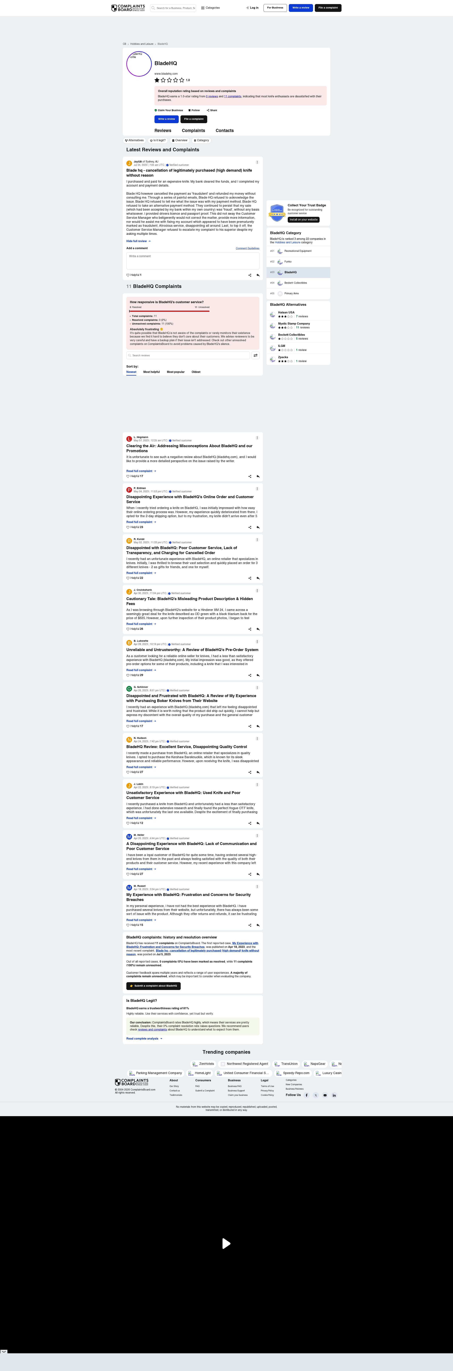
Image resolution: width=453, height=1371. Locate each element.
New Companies (294, 1085)
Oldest (196, 372)
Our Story (174, 1086)
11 (144, 316)
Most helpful (151, 372)
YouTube (325, 1095)
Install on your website (304, 220)
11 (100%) (152, 324)
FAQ (197, 1086)
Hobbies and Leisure (287, 242)
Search (153, 8)
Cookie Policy (267, 1095)
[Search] (173, 8)
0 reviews (212, 96)
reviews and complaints (152, 1030)
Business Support (236, 1091)
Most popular (176, 372)
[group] (134, 141)
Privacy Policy (267, 1091)
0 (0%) (149, 320)
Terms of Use (267, 1086)
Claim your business (238, 1095)
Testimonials (176, 1095)
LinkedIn (334, 1095)
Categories (213, 8)
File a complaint (193, 119)
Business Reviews (294, 1089)
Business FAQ (234, 1086)
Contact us (175, 1091)
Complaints (193, 131)
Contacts (225, 131)
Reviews (162, 131)
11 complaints (232, 96)
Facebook (306, 1095)
